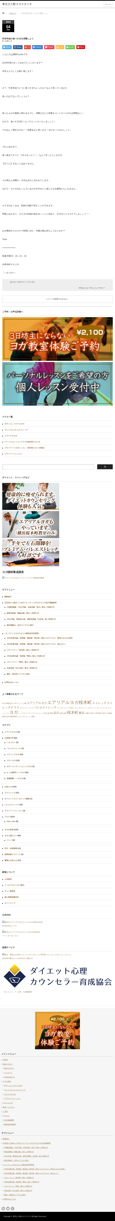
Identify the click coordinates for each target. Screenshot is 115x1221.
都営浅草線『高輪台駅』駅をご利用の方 (23, 613)
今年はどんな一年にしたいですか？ (92, 288)
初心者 (46, 713)
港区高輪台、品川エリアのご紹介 (20, 625)
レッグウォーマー (25, 713)
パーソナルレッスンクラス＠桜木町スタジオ (22, 442)
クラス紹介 (7, 1081)
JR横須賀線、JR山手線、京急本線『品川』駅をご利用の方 (31, 607)
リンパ (9, 840)
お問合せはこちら (11, 682)
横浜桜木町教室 (10, 1124)
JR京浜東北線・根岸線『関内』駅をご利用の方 (26, 656)
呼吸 (51, 713)
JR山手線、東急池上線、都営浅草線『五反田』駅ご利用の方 (31, 619)
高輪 (32, 716)
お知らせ (12, 13)
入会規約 (8, 879)
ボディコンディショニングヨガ (19, 766)
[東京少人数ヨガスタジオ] (25, 4)
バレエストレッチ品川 (65, 708)
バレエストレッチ (45, 707)
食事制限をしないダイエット (20, 716)
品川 (56, 712)
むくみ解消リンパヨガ (16, 772)
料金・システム (8, 1107)
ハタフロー (11, 742)
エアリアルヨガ (10, 436)
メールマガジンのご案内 (14, 885)
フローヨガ (11, 760)
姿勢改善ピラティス (12, 854)
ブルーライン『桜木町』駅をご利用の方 (23, 650)
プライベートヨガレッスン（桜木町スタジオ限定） (25, 448)
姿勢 (61, 713)
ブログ (7, 817)
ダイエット (24, 708)
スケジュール (9, 793)
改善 (65, 713)
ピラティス (92, 708)
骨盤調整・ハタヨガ (15, 778)
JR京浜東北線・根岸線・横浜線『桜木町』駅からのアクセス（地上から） (37, 644)
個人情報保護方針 (11, 897)
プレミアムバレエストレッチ (16, 430)
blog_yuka (11, 821)
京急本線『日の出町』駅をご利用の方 (22, 668)
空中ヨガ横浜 (107, 713)
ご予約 (5, 1111)
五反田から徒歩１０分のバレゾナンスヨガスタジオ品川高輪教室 (30, 603)
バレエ (30, 708)
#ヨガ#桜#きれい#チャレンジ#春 (14, 703)
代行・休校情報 (10, 848)
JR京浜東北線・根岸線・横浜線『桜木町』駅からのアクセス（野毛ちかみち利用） (40, 638)
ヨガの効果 (8, 830)
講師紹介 (8, 597)
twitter (8, 1208)
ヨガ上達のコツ (10, 836)
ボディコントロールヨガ (14, 424)
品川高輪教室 (9, 1120)
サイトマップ (9, 903)
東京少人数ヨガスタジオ (22, 1216)
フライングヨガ (13, 754)
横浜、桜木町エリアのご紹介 (18, 674)
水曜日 (87, 713)
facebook (12, 1208)
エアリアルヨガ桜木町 (69, 702)
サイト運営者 (9, 891)
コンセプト (8, 1073)
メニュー (108, 4)
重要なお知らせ (10, 860)
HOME (5, 1060)
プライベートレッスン (13, 454)
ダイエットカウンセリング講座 (17, 799)
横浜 (81, 712)
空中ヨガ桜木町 (96, 713)
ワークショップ (38, 713)
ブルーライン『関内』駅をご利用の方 (22, 662)
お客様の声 (8, 738)
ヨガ (13, 712)
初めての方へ (8, 1064)
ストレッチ (99, 702)
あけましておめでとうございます (22, 282)
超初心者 (5, 716)
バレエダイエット (80, 708)
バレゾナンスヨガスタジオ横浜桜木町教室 (21, 633)
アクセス (6, 1116)
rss (3, 1208)
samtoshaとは (9, 1077)
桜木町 (72, 712)
